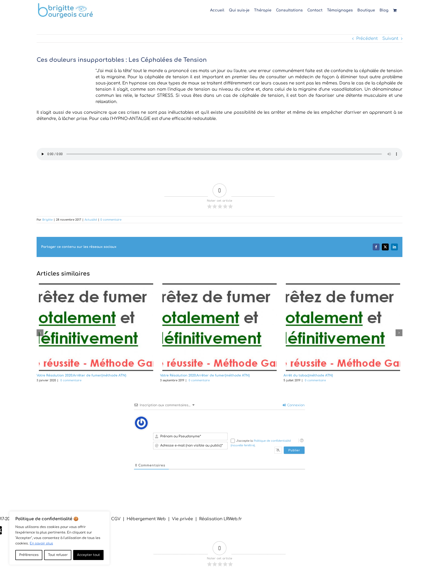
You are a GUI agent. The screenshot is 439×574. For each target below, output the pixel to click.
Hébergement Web (146, 519)
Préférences (29, 555)
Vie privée (182, 519)
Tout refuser (58, 555)
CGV (115, 519)
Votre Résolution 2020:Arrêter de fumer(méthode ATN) (81, 375)
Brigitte (47, 219)
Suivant (390, 38)
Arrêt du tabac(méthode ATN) (308, 375)
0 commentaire (110, 219)
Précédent (367, 38)
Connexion (295, 405)
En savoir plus (41, 543)
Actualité (91, 219)
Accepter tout (88, 555)
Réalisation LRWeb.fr (220, 519)
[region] (59, 538)
